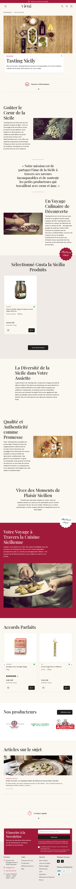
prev (35, 749)
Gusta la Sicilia (11, 314)
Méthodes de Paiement (46, 877)
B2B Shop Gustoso (27, 866)
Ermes (43, 669)
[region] (38, 307)
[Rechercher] (62, 6)
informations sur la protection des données (53, 850)
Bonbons (8, 664)
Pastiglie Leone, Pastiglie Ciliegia (16, 667)
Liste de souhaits (44, 863)
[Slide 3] (38, 89)
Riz (42, 664)
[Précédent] (62, 565)
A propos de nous (27, 860)
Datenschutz (43, 869)
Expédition (42, 874)
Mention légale (44, 866)
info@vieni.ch (10, 867)
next (41, 749)
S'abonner (54, 837)
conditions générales (60, 851)
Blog (22, 869)
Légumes (8, 306)
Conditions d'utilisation (55, 843)
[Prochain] (68, 565)
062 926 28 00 (11, 871)
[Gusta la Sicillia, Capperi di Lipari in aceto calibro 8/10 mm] (20, 290)
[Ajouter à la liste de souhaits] (8, 330)
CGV (40, 871)
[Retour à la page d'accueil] (32, 6)
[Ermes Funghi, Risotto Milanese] (55, 647)
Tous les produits (38, 348)
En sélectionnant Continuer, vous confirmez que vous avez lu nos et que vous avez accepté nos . (55, 849)
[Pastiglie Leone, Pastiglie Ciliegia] (20, 647)
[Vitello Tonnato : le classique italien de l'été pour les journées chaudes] (38, 765)
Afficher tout (66, 712)
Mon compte (43, 860)
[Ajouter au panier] (31, 330)
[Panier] (70, 6)
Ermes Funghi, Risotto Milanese (51, 667)
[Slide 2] (37, 89)
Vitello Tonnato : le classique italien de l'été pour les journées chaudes (32, 781)
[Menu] (6, 6)
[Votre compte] (67, 6)
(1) (12, 676)
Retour (41, 880)
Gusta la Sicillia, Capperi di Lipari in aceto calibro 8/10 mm (19, 310)
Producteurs (25, 863)
